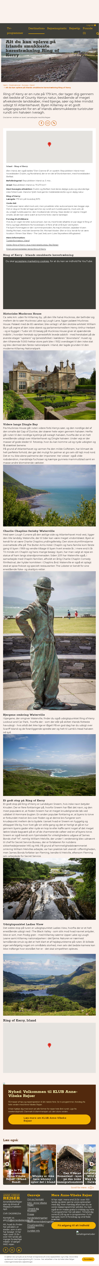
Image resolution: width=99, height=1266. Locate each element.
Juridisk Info (33, 1231)
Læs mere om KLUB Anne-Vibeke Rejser (45, 1119)
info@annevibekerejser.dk (19, 1220)
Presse (30, 1214)
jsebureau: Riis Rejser (32, 245)
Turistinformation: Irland (17, 240)
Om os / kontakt (35, 1199)
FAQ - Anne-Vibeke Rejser (37, 1204)
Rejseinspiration (58, 28)
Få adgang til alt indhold (73, 1225)
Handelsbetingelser (37, 1218)
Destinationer (37, 28)
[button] (37, 87)
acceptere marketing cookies (32, 261)
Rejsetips (75, 28)
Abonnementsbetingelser (40, 1221)
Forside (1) (88, 31)
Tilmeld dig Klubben (33, 1209)
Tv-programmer (15, 31)
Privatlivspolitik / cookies (35, 1226)
